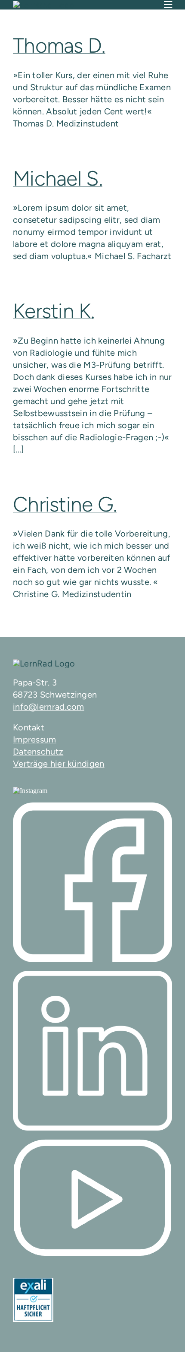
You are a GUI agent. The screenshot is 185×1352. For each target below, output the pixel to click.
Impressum (34, 739)
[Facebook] (92, 882)
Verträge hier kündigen (59, 763)
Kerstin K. (53, 310)
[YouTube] (92, 1197)
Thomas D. (59, 45)
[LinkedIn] (92, 1051)
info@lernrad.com (48, 706)
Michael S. (57, 178)
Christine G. (65, 504)
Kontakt (28, 727)
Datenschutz (38, 751)
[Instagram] (30, 790)
